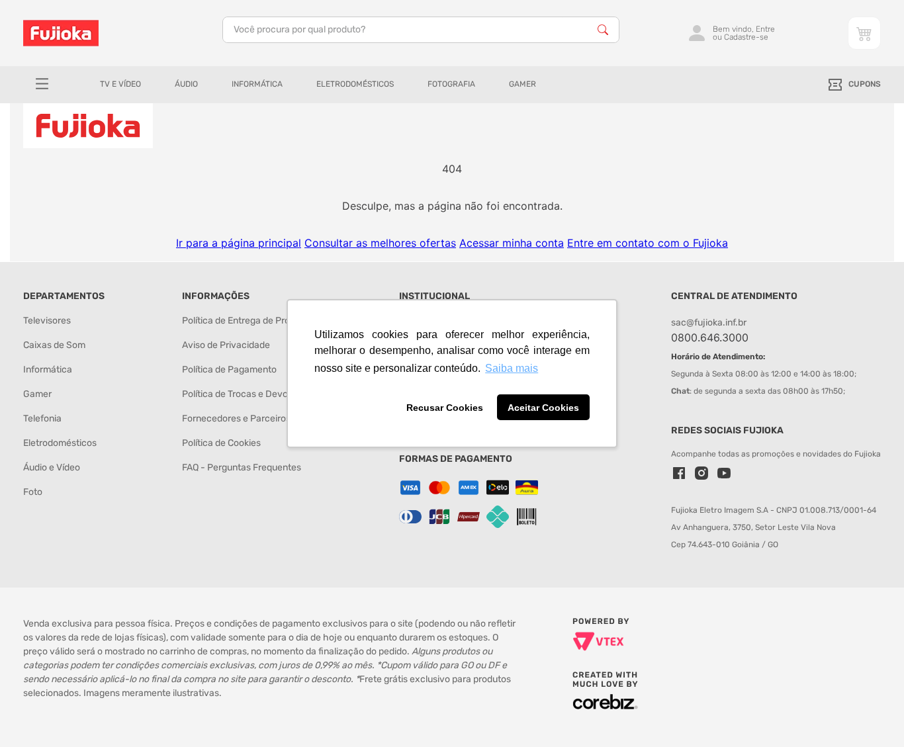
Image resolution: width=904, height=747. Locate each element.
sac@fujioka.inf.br (708, 322)
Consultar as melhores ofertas (380, 242)
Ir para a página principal (238, 242)
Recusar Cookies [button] (444, 407)
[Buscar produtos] (603, 29)
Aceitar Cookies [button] (543, 407)
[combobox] (420, 30)
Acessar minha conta (511, 242)
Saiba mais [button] (511, 368)
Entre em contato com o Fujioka (647, 242)
